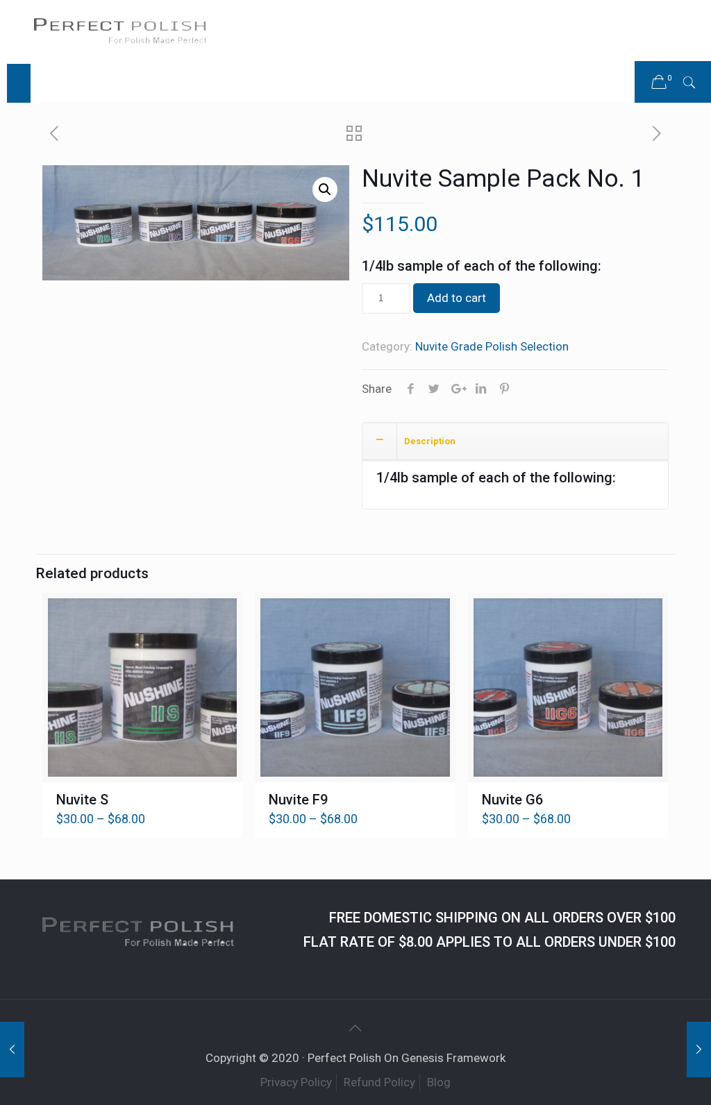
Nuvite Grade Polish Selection (492, 346)
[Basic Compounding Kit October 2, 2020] (699, 1049)
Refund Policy (379, 1082)
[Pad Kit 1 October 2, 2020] (12, 1049)
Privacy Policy (296, 1082)
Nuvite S (82, 799)
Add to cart (456, 298)
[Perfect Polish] (120, 32)
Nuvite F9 (298, 799)
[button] (324, 189)
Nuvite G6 (512, 799)
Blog (439, 1082)
